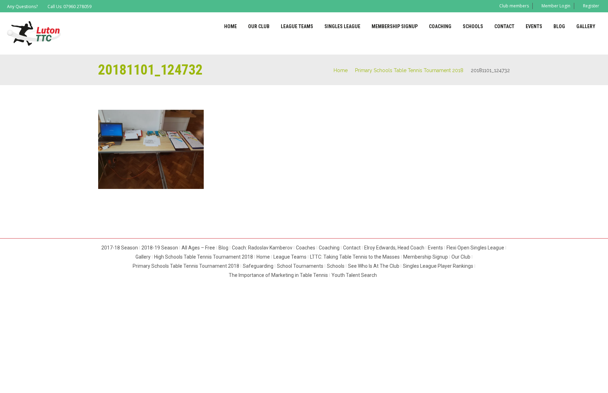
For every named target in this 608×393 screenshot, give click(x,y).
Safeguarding (258, 266)
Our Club (259, 26)
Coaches (305, 248)
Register (591, 6)
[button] (151, 149)
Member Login (556, 6)
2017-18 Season (119, 248)
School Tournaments (300, 266)
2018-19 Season (159, 248)
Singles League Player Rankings (438, 266)
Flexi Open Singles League (475, 248)
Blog (559, 26)
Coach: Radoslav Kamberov (262, 248)
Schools (473, 26)
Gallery (585, 26)
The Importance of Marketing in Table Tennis (278, 275)
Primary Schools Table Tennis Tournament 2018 (409, 70)
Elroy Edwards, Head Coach (394, 248)
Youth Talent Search (354, 275)
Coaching (440, 26)
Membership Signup (395, 26)
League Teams (297, 26)
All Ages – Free (198, 248)
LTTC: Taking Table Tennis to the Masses (355, 257)
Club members (514, 6)
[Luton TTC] (34, 33)
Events (534, 26)
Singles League (342, 26)
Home (230, 26)
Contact (504, 26)
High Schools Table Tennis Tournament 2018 (203, 257)
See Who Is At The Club (373, 266)
